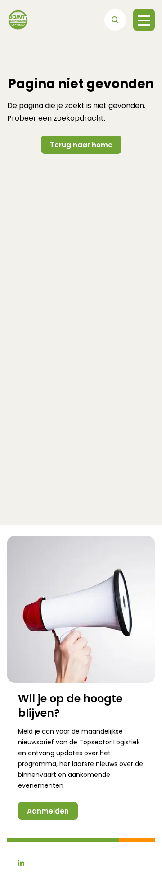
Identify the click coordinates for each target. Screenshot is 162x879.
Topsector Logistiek (109, 742)
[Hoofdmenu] (144, 20)
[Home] (18, 20)
